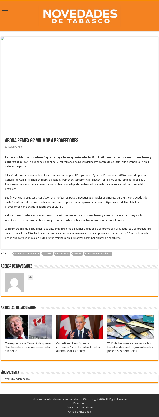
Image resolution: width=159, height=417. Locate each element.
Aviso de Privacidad (79, 411)
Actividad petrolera (27, 253)
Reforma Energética (99, 253)
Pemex (77, 253)
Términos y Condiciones (79, 407)
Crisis (48, 253)
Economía (63, 253)
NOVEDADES (15, 147)
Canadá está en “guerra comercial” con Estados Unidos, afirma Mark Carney (78, 347)
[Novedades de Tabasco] (79, 15)
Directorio (79, 403)
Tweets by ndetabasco (16, 378)
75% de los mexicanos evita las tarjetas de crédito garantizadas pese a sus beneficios (130, 347)
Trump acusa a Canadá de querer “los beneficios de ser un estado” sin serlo (28, 347)
